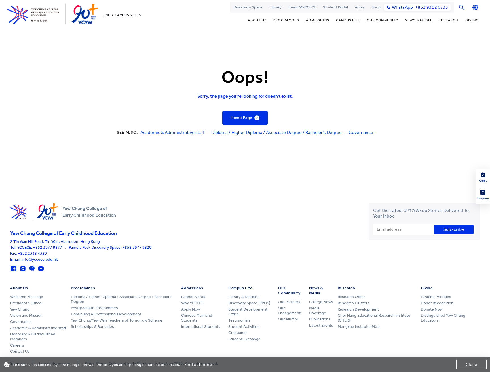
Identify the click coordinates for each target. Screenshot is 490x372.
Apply (360, 7)
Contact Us (19, 351)
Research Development (358, 309)
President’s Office (25, 303)
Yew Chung (19, 309)
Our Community (382, 20)
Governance (361, 132)
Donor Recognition (437, 303)
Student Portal (335, 7)
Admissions (317, 20)
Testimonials (239, 320)
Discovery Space (248, 7)
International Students (200, 326)
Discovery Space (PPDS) (249, 303)
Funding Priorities (436, 296)
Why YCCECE (192, 303)
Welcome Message (26, 296)
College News (321, 301)
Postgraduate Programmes (94, 307)
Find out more (198, 364)
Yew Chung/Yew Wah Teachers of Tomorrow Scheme (116, 320)
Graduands (238, 332)
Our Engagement (289, 310)
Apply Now (190, 309)
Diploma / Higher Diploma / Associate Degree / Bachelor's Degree (276, 132)
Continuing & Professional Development (106, 314)
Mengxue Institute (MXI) (358, 326)
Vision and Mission (26, 315)
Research (449, 20)
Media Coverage (317, 310)
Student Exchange (244, 339)
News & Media (418, 20)
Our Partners (289, 301)
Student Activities (243, 326)
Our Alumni (288, 319)
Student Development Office (247, 311)
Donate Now (432, 309)
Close (471, 364)
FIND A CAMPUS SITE (120, 15)
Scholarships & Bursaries (92, 326)
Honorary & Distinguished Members (32, 336)
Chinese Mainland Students (196, 318)
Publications (319, 319)
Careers (17, 345)
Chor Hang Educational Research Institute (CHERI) (374, 318)
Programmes (286, 20)
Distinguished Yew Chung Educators (443, 318)
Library (275, 7)
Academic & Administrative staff (172, 132)
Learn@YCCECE (302, 7)
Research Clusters (353, 303)
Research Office (352, 296)
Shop (376, 7)
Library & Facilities (243, 296)
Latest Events (193, 296)
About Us (257, 20)
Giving (472, 20)
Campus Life (348, 20)
